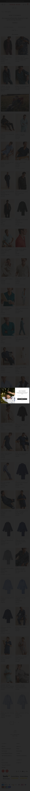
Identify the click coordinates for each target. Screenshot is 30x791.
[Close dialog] (28, 388)
